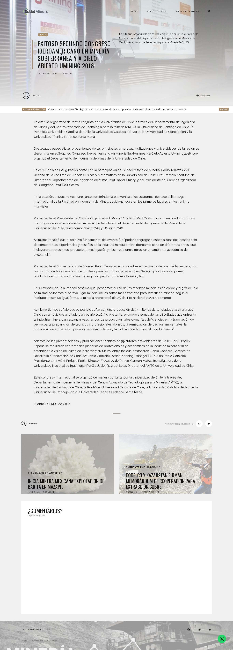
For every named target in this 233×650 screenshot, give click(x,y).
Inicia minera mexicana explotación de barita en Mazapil (66, 484)
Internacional (47, 73)
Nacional (34, 492)
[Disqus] (116, 563)
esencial (66, 73)
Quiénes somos (156, 11)
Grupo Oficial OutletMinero (44, 641)
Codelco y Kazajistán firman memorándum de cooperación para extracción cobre (160, 481)
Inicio (133, 11)
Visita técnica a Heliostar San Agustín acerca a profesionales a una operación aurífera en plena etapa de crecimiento (117, 109)
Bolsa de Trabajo (186, 11)
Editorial (37, 95)
